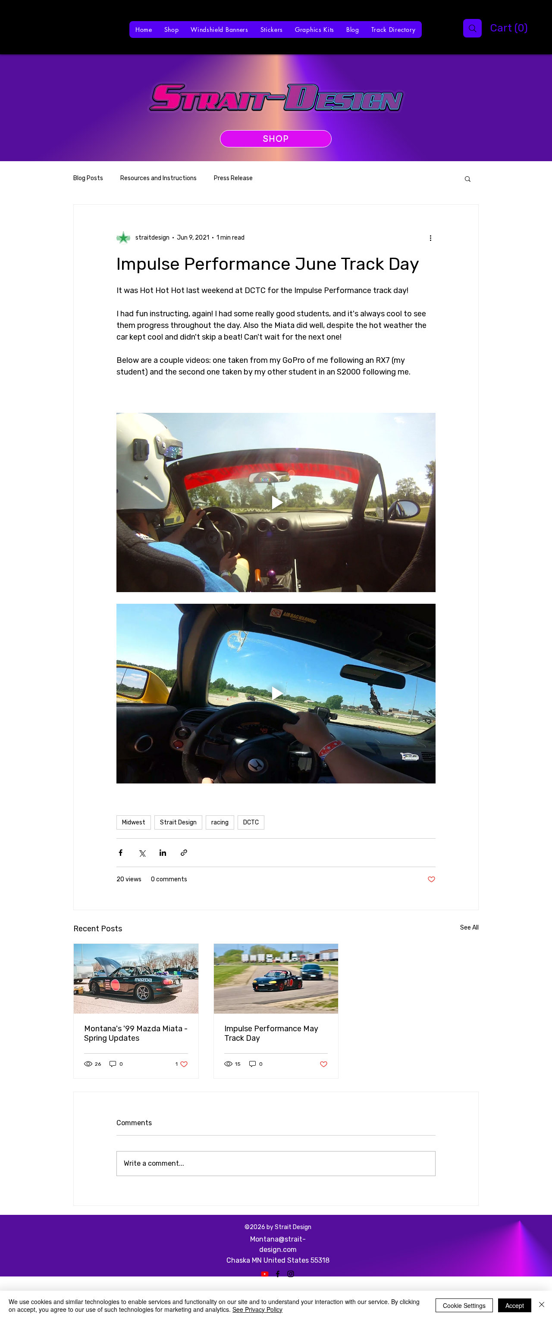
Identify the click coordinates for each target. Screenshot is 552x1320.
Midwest (133, 822)
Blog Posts (88, 178)
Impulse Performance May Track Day (271, 1033)
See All (469, 927)
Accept (514, 1305)
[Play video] (276, 502)
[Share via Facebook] (120, 853)
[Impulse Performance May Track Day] (276, 979)
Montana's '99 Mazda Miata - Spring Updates (136, 1033)
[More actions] (430, 237)
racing (220, 822)
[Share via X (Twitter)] (142, 853)
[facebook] (277, 1274)
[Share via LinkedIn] (163, 853)
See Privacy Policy (257, 1309)
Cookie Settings (464, 1305)
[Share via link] (184, 853)
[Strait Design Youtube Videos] (264, 1274)
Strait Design (178, 822)
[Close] (541, 1305)
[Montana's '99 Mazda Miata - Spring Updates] (136, 979)
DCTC (251, 822)
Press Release (233, 178)
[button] (495, 28)
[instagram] (290, 1274)
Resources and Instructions (158, 178)
